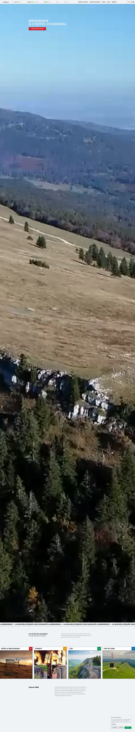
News (108, 1)
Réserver (114, 1)
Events (104, 1)
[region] (121, 723)
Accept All (128, 727)
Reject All (121, 727)
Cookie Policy (113, 724)
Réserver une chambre (37, 28)
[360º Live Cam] (57, 2)
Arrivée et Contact (83, 1)
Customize (114, 727)
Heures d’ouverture (95, 1)
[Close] (131, 716)
